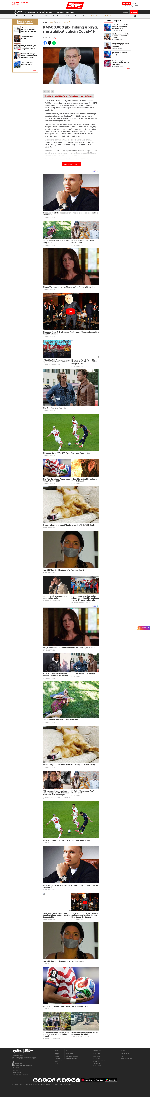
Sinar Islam (57, 16)
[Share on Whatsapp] (54, 43)
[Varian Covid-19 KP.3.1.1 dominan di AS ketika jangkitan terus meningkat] (107, 27)
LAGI (35, 70)
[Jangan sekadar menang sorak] (17, 64)
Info (121, 1057)
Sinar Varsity (70, 12)
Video (85, 16)
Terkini (26, 16)
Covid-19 (59, 22)
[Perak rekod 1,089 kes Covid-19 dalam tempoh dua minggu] (107, 63)
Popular (117, 20)
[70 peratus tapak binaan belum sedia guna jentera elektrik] (17, 29)
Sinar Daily (32, 12)
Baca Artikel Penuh (71, 164)
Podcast (69, 16)
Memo (122, 1055)
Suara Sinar (45, 16)
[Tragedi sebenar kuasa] (17, 38)
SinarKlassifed (16, 1072)
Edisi (56, 1055)
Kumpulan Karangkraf (100, 1060)
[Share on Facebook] (45, 43)
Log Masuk (126, 3)
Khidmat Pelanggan (124, 1058)
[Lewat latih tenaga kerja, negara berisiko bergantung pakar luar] (17, 55)
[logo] (17, 1051)
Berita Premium (97, 16)
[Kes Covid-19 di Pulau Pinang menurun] (107, 54)
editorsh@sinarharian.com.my (23, 1065)
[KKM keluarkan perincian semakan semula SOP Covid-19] (107, 36)
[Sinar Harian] (75, 5)
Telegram (77, 96)
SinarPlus (40, 12)
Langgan (133, 12)
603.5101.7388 (18, 1062)
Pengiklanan (16, 1071)
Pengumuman (124, 1053)
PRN (25, 12)
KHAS (45, 22)
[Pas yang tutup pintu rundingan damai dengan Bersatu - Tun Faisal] (17, 46)
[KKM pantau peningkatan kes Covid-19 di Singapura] (107, 45)
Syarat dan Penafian (72, 1057)
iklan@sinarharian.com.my (20, 1074)
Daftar (134, 3)
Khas (77, 16)
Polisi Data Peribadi (71, 1058)
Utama (19, 16)
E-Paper (126, 12)
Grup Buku (96, 1062)
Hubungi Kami (70, 1053)
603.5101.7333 (18, 1064)
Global (57, 1057)
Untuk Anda (109, 16)
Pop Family (60, 12)
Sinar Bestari (49, 12)
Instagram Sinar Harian (143, 628)
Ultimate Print (97, 1063)
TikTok (86, 96)
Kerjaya (68, 1055)
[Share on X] (49, 43)
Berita (34, 16)
